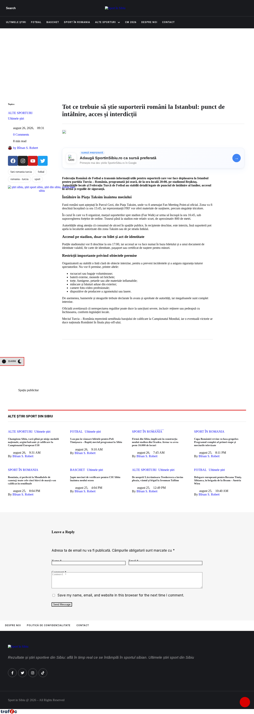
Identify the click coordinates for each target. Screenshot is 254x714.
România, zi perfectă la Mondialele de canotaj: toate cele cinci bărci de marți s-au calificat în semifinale (32, 480)
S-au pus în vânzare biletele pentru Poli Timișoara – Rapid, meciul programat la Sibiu (96, 440)
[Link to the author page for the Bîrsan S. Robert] (10, 148)
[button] (12, 8)
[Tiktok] (42, 672)
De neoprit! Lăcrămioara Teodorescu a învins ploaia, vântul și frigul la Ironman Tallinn (157, 479)
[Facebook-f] (12, 672)
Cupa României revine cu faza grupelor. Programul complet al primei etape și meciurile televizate (216, 442)
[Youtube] (33, 161)
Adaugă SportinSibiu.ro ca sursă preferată (118, 158)
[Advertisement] (127, 58)
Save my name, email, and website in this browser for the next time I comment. (121, 595)
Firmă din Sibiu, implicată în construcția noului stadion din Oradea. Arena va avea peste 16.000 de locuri (155, 442)
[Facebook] (13, 161)
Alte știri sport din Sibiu (30, 416)
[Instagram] (23, 161)
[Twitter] (43, 161)
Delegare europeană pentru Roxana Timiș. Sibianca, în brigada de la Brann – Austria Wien (218, 480)
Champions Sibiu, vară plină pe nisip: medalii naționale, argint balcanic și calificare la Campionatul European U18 (33, 442)
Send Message (61, 604)
